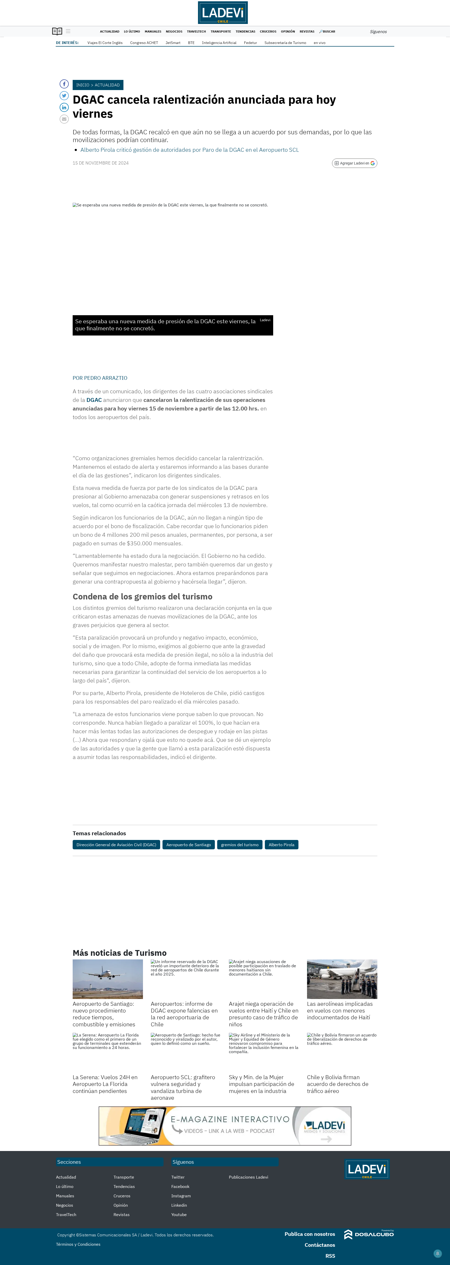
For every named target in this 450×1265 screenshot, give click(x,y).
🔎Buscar (327, 31)
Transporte (221, 31)
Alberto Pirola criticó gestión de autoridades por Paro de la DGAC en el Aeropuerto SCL (189, 149)
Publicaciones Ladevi (248, 1177)
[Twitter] (64, 95)
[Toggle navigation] (66, 31)
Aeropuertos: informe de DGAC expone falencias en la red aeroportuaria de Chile (184, 1014)
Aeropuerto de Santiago (188, 844)
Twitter (178, 1177)
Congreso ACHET (144, 42)
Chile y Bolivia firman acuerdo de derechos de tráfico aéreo (337, 1084)
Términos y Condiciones (78, 1244)
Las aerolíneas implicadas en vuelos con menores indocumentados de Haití (340, 1010)
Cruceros (268, 31)
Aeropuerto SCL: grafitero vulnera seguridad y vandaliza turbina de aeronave (183, 1087)
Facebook (180, 1186)
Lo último (132, 31)
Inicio (82, 84)
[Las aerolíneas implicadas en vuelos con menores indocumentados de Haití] (342, 979)
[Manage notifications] (438, 1253)
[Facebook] (64, 83)
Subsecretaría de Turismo (285, 42)
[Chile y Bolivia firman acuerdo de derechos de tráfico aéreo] (342, 1052)
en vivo (320, 42)
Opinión (288, 31)
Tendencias (245, 31)
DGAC (94, 399)
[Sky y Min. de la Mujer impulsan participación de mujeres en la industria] (264, 1052)
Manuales (153, 31)
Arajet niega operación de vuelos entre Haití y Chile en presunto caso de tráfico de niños (263, 1014)
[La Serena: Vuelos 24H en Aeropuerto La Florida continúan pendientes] (108, 1052)
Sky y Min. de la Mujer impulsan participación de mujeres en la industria (261, 1084)
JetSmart (173, 42)
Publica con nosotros (310, 1233)
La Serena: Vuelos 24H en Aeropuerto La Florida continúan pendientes (105, 1084)
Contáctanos (320, 1244)
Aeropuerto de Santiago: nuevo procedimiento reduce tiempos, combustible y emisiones (104, 1014)
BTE (191, 42)
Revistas (307, 31)
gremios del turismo (240, 844)
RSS (330, 1255)
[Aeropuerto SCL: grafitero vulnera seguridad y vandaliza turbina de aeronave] (186, 1052)
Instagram (181, 1195)
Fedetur (250, 42)
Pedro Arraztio (105, 377)
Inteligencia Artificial (219, 42)
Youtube (179, 1214)
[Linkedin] (64, 107)
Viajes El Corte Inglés (105, 42)
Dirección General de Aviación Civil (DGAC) (116, 844)
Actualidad (109, 31)
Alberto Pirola (282, 844)
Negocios (174, 31)
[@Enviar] (64, 119)
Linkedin (179, 1205)
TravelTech (196, 31)
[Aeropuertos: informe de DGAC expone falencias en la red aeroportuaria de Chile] (186, 979)
